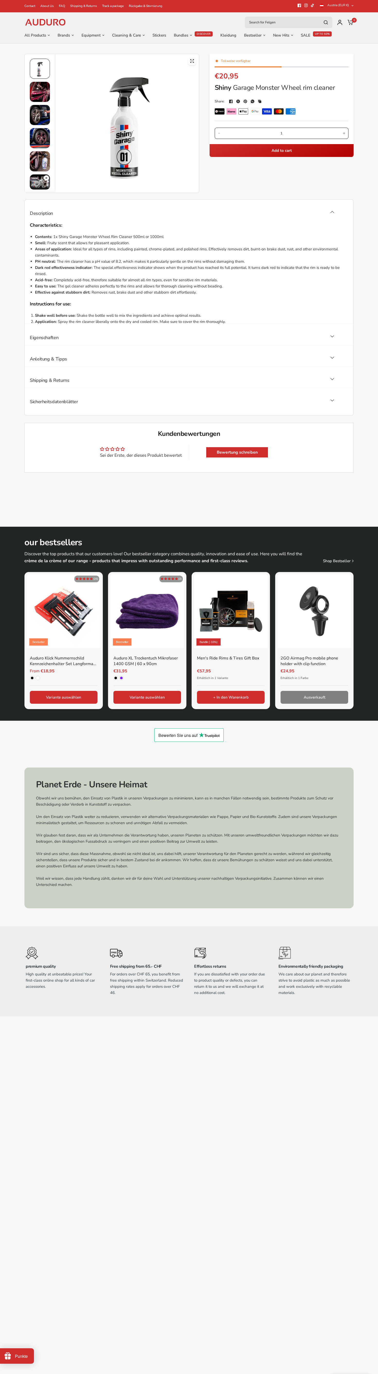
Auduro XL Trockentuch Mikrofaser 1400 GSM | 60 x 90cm (145, 661)
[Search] (325, 22)
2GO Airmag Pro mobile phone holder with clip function (309, 661)
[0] (349, 22)
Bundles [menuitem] (181, 35)
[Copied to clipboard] (260, 101)
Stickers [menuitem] (159, 35)
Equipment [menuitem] (91, 35)
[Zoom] (192, 61)
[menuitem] (31, 6)
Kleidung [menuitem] (228, 35)
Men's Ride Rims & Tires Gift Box (228, 658)
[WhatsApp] (252, 101)
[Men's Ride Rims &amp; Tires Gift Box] (231, 611)
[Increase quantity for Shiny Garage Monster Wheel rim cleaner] (344, 133)
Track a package (113, 6)
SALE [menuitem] (305, 35)
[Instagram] (306, 5)
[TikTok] (312, 5)
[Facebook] (299, 5)
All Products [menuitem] (35, 35)
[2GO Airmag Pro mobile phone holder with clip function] (314, 611)
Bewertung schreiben (237, 452)
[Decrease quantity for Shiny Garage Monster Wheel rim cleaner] (219, 133)
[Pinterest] (245, 101)
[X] (238, 101)
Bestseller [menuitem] (253, 35)
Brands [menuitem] (64, 35)
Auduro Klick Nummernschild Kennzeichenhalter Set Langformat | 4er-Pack (63, 661)
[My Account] (340, 22)
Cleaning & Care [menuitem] (126, 35)
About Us (47, 6)
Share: (220, 101)
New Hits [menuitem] (281, 35)
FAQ (62, 6)
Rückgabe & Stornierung (145, 6)
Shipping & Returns (83, 6)
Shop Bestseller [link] (336, 561)
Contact (29, 6)
